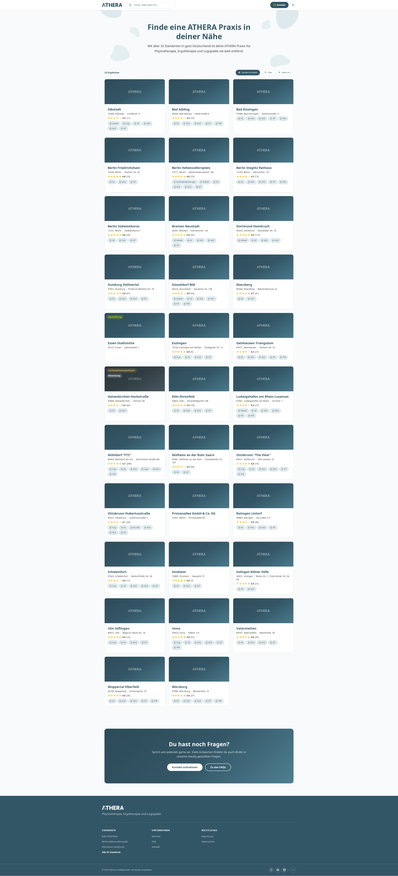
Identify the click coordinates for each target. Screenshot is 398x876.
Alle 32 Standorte (111, 852)
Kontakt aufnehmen (185, 767)
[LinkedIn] (284, 870)
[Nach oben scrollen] (293, 870)
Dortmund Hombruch (113, 846)
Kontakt (281, 4)
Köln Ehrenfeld (110, 836)
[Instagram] (271, 870)
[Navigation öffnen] (293, 5)
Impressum (207, 836)
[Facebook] (278, 870)
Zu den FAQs (218, 767)
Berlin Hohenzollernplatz (115, 841)
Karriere (156, 836)
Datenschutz (208, 841)
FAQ (154, 841)
